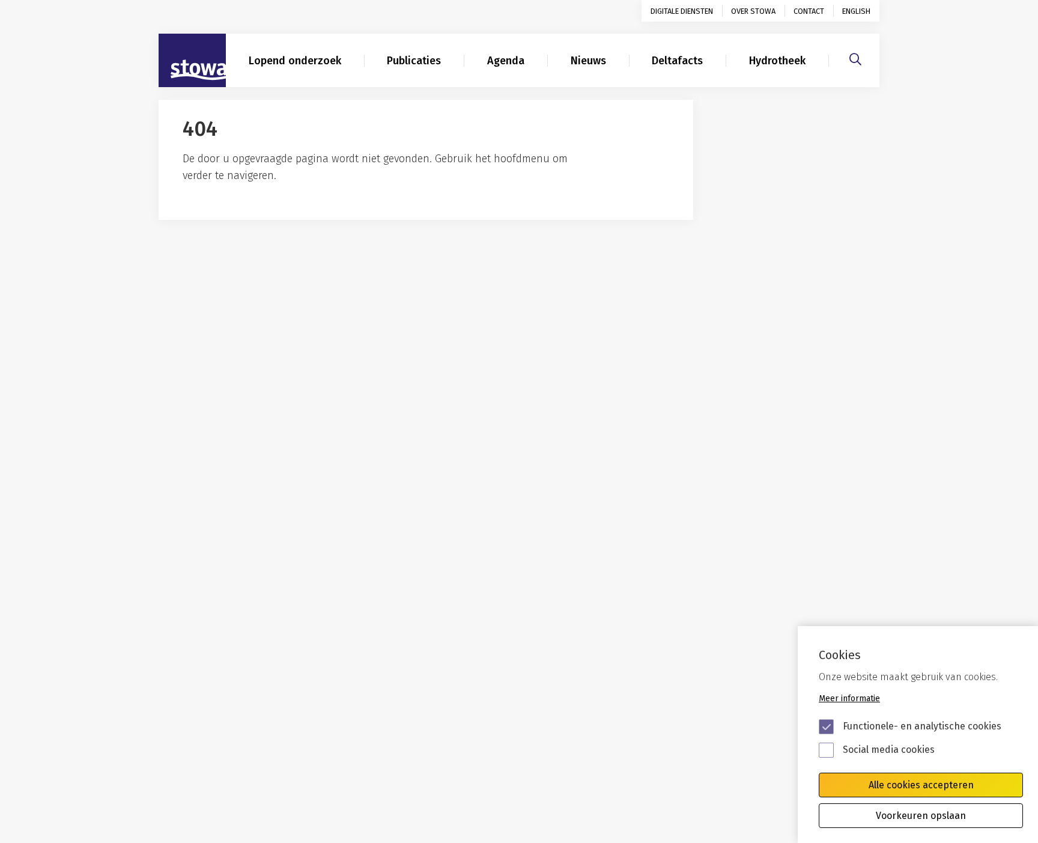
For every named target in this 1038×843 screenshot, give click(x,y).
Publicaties (414, 61)
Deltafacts (677, 61)
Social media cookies (889, 749)
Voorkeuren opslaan (921, 815)
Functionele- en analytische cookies (922, 726)
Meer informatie (849, 698)
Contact (809, 11)
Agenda (505, 61)
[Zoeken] (855, 58)
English (856, 11)
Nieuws (588, 61)
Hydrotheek (777, 61)
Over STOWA (753, 11)
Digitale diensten (682, 11)
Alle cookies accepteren (921, 785)
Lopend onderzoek (295, 61)
